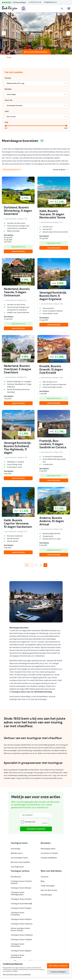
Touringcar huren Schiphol (21, 919)
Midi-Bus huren (16, 853)
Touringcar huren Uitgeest (21, 950)
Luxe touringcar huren (19, 857)
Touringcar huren (19, 843)
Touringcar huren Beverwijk (21, 903)
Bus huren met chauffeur (20, 862)
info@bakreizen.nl (50, 2)
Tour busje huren (17, 866)
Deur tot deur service (49, 890)
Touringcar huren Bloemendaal (17, 956)
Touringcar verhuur (20, 871)
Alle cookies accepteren (58, 966)
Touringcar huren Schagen (21, 908)
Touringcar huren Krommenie (17, 945)
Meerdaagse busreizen (11, 169)
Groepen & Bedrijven (49, 857)
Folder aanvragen (48, 885)
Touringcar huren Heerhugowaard (17, 893)
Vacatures (44, 876)
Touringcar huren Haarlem (21, 899)
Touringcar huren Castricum (21, 924)
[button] (4, 33)
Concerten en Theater (49, 853)
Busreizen (46, 843)
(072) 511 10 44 (36, 2)
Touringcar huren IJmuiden (21, 939)
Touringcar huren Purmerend (17, 913)
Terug (9, 57)
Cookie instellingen (58, 972)
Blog (42, 881)
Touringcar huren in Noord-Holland (21, 882)
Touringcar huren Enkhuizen (22, 935)
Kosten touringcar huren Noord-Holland (20, 929)
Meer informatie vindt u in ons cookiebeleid (16, 974)
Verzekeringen (46, 894)
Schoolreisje (15, 848)
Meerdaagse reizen (48, 848)
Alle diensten (16, 876)
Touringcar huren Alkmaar (21, 888)
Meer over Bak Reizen (51, 871)
